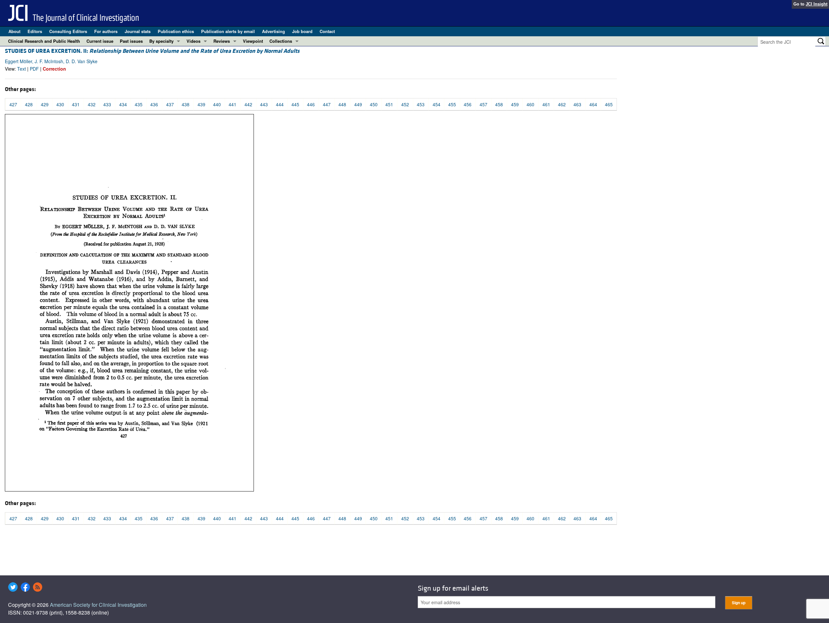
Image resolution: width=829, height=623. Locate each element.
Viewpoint (253, 41)
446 (311, 104)
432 (92, 104)
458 (499, 104)
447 (327, 104)
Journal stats (138, 31)
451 (389, 104)
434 (123, 104)
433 (107, 104)
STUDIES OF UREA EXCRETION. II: (152, 51)
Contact (327, 31)
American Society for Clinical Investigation (98, 604)
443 (264, 104)
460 (530, 104)
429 (45, 104)
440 (217, 104)
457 (483, 104)
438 (185, 104)
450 (374, 104)
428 (29, 104)
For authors (106, 31)
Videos (193, 41)
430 (60, 104)
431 (76, 104)
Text (21, 68)
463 (577, 104)
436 (154, 104)
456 (467, 104)
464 (593, 104)
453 (421, 104)
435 (138, 104)
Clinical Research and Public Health (44, 41)
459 (515, 104)
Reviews (221, 41)
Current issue (99, 41)
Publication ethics (176, 31)
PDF (34, 68)
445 (295, 104)
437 (170, 104)
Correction (54, 68)
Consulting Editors (68, 31)
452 (405, 104)
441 (232, 104)
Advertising (273, 31)
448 (342, 104)
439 (201, 104)
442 (248, 104)
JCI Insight (816, 4)
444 (280, 104)
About (14, 31)
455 (452, 104)
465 (609, 104)
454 (436, 104)
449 (358, 104)
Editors (35, 31)
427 (13, 104)
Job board (302, 31)
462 (562, 104)
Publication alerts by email (228, 31)
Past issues (131, 41)
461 (546, 104)
